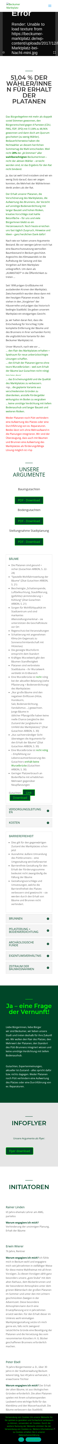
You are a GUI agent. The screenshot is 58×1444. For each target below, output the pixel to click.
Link (29, 793)
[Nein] (54, 1428)
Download (20, 798)
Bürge (19, 116)
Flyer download (19, 1151)
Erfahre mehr (33, 1439)
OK (21, 1439)
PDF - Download (29, 500)
